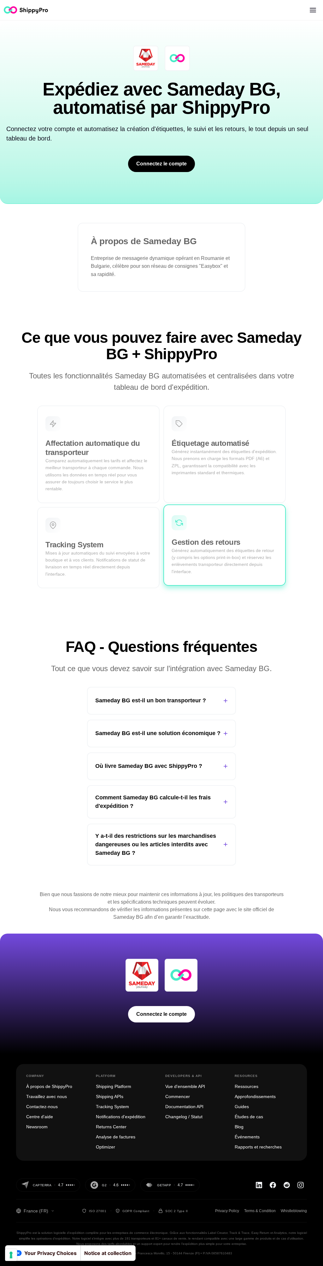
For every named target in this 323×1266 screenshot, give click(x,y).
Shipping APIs (109, 1096)
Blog (239, 1126)
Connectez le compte (161, 163)
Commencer (177, 1096)
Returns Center (111, 1126)
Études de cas (249, 1116)
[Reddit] (286, 1185)
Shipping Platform (113, 1086)
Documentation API (184, 1106)
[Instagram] (300, 1185)
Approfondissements (255, 1096)
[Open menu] (313, 10)
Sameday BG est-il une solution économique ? (161, 733)
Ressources (246, 1086)
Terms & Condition (260, 1211)
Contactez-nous (42, 1106)
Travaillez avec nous (46, 1096)
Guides (242, 1106)
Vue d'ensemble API (185, 1086)
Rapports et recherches (258, 1146)
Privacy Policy (227, 1211)
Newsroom (37, 1126)
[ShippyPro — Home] (26, 10)
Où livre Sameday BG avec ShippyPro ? (161, 766)
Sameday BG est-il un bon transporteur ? (161, 700)
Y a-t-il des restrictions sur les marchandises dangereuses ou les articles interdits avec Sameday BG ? (161, 844)
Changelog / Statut (184, 1116)
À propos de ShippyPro (49, 1086)
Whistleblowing (294, 1211)
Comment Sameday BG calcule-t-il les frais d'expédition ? (161, 801)
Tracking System (112, 1106)
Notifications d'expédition (120, 1116)
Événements (247, 1136)
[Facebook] (273, 1185)
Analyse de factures (115, 1136)
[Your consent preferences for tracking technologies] (11, 1255)
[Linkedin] (259, 1185)
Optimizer (105, 1146)
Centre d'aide (39, 1116)
